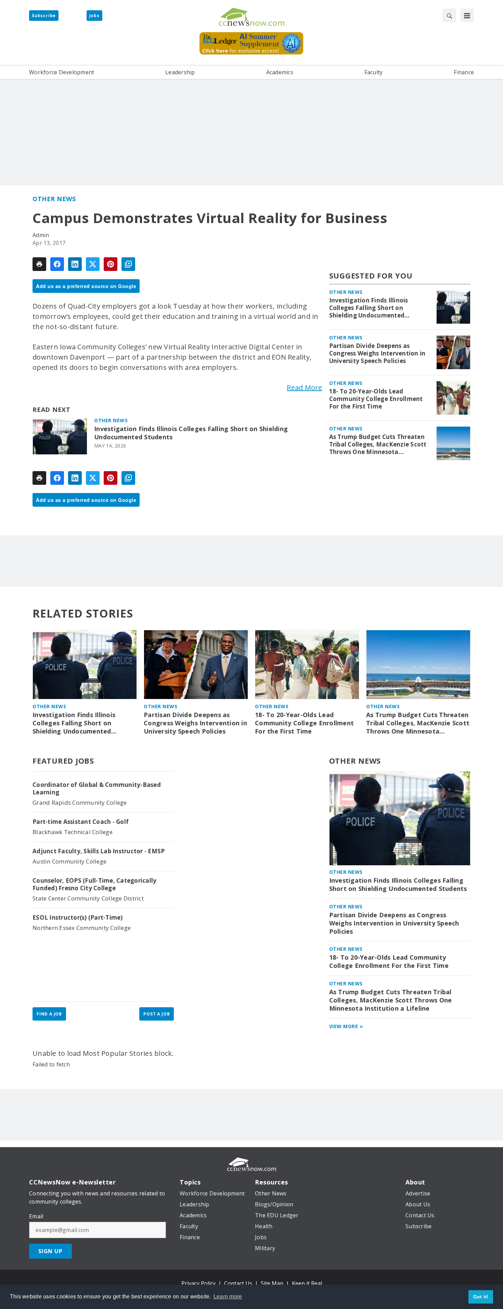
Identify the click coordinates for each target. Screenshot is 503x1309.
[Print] (39, 264)
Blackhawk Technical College (73, 832)
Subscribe (44, 15)
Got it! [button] (481, 1296)
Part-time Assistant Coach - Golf (81, 822)
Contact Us (238, 1283)
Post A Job (156, 1014)
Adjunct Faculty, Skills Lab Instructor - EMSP (99, 851)
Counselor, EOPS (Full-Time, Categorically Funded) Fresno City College (94, 884)
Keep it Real (307, 1283)
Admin (41, 235)
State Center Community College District (88, 898)
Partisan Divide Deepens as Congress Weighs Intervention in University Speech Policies (377, 353)
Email (36, 1216)
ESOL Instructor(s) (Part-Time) (78, 917)
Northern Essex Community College (82, 928)
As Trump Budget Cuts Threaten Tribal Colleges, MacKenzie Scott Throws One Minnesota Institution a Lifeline (378, 444)
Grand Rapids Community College (80, 802)
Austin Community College (69, 861)
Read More (304, 387)
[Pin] (110, 264)
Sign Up (50, 1251)
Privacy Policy (198, 1283)
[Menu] (467, 15)
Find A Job (49, 1014)
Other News (54, 199)
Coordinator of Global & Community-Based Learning (97, 788)
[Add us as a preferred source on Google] (128, 264)
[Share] (57, 264)
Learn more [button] (228, 1296)
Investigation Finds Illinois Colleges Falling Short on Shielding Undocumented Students (191, 433)
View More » (346, 1026)
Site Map (272, 1283)
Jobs (94, 15)
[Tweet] (93, 264)
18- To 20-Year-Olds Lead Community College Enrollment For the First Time (376, 399)
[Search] (449, 15)
